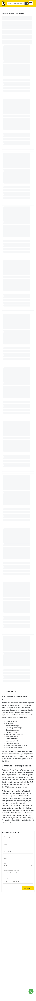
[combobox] (18, 865)
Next (14, 691)
